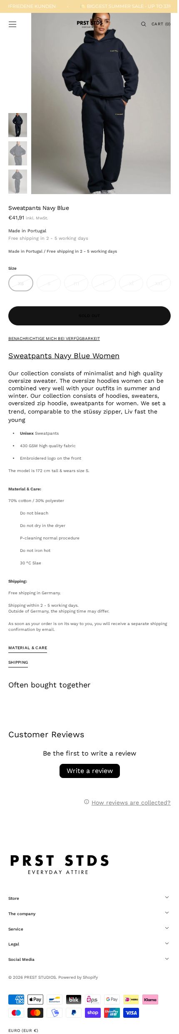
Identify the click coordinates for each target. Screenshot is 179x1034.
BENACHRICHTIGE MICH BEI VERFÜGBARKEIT (54, 338)
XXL (156, 285)
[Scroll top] (160, 1021)
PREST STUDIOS (40, 977)
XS (24, 285)
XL (131, 285)
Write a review (86, 771)
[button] (12, 24)
